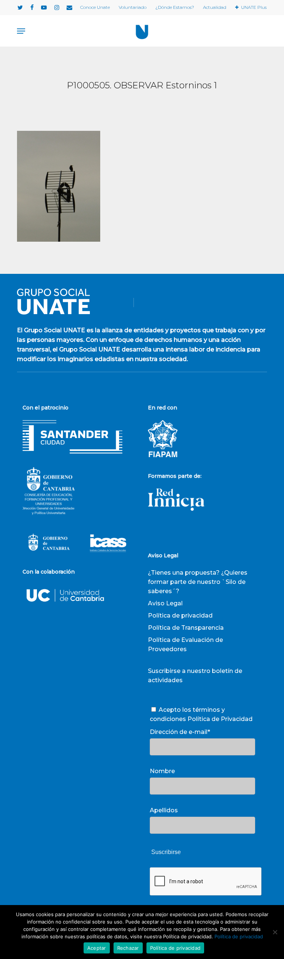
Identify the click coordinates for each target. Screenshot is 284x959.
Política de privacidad (180, 615)
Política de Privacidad (220, 718)
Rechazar (128, 948)
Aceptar (96, 948)
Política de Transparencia (186, 627)
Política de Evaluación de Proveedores (185, 644)
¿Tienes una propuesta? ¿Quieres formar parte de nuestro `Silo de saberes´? (197, 582)
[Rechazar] (274, 932)
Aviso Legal (165, 603)
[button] (21, 31)
